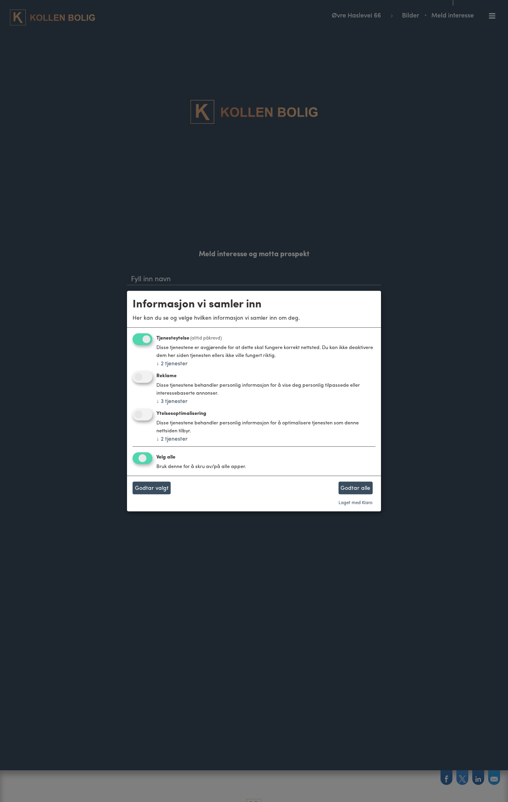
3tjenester (172, 401)
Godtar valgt (152, 488)
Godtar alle (355, 488)
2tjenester (172, 363)
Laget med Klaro (355, 502)
